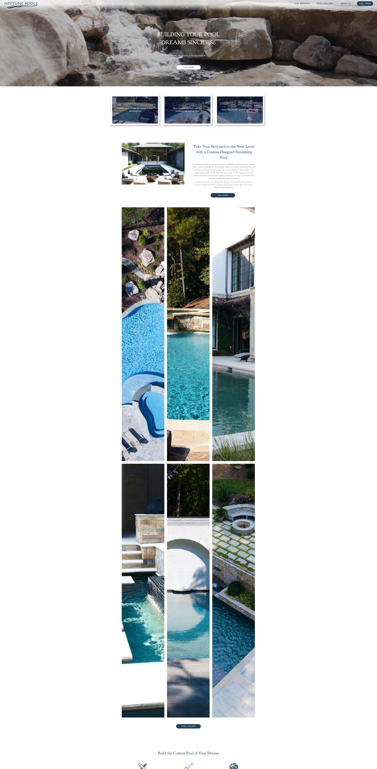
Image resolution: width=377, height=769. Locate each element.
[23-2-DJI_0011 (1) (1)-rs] (143, 334)
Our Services (302, 4)
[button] (188, 67)
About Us (345, 4)
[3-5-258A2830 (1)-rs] (233, 334)
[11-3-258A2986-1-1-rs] (188, 334)
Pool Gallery (325, 4)
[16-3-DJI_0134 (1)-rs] (233, 591)
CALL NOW (365, 4)
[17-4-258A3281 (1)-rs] (188, 591)
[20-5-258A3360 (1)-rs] (143, 591)
